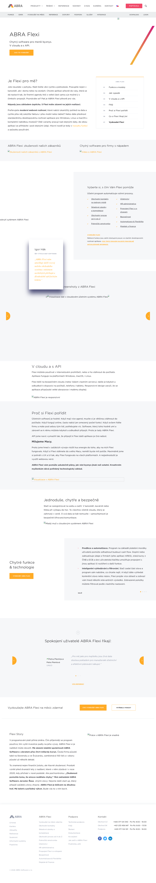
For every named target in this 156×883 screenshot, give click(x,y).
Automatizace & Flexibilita (131, 222)
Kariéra (97, 6)
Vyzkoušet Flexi (93, 235)
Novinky (77, 6)
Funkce (11, 15)
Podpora (78, 15)
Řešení (49, 6)
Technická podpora (76, 822)
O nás (87, 6)
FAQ (111, 105)
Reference (63, 6)
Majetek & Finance (46, 862)
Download (134, 15)
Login (145, 15)
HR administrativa (128, 204)
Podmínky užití (74, 844)
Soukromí (13, 837)
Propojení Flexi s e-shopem (50, 851)
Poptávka (134, 6)
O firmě (12, 823)
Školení (71, 829)
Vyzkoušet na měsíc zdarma (50, 822)
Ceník (20, 15)
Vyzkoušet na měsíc (36, 15)
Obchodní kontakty (47, 826)
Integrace (101, 15)
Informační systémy (17, 841)
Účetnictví (124, 199)
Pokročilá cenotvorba (100, 224)
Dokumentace (74, 833)
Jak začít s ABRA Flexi (77, 840)
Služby (90, 15)
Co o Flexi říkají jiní (118, 116)
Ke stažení (72, 837)
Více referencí (78, 684)
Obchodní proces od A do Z (50, 837)
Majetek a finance (128, 226)
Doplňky (66, 15)
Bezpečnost (125, 217)
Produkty (36, 6)
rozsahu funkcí (80, 126)
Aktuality (13, 830)
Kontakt (109, 6)
